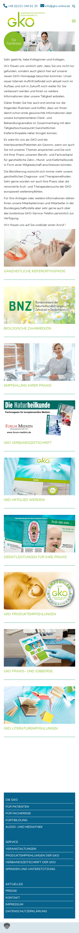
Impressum (14, 904)
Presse (11, 891)
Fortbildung (16, 820)
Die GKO (12, 800)
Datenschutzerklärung (26, 911)
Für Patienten (17, 807)
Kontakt (13, 898)
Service (12, 842)
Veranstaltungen (21, 849)
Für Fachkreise (18, 813)
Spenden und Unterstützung (30, 869)
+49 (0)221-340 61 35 (22, 6)
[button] (74, 6)
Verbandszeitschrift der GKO (31, 862)
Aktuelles (14, 884)
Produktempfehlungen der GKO (32, 855)
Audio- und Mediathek (24, 827)
